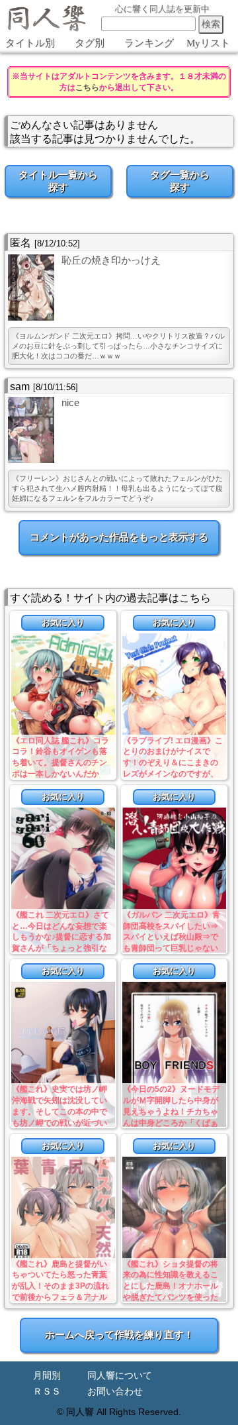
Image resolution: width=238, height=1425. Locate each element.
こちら (87, 87)
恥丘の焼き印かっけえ (111, 260)
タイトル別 (30, 43)
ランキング (149, 43)
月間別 (47, 1376)
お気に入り (63, 622)
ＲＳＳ (47, 1392)
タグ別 (89, 43)
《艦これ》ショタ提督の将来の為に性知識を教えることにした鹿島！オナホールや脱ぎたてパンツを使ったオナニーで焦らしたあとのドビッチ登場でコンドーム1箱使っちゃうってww (173, 1297)
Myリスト (208, 43)
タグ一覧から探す (180, 181)
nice (70, 402)
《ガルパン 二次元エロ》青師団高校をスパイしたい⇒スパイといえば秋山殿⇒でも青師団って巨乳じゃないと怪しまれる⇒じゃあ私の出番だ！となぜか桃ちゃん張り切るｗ (171, 948)
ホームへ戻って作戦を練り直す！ (119, 1334)
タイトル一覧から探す (58, 181)
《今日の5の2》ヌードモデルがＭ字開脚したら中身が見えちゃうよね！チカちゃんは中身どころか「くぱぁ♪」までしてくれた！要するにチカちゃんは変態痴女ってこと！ (172, 1122)
